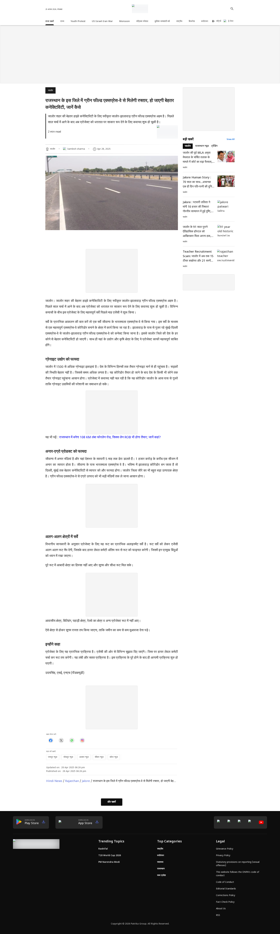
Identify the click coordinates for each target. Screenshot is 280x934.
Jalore (86, 781)
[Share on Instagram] (82, 740)
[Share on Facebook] (50, 740)
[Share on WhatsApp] (71, 740)
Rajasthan (72, 781)
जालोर (50, 90)
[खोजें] (232, 8)
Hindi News (54, 781)
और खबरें (111, 802)
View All (231, 139)
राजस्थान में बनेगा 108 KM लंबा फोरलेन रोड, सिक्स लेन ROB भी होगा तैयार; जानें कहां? (110, 437)
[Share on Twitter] (61, 740)
